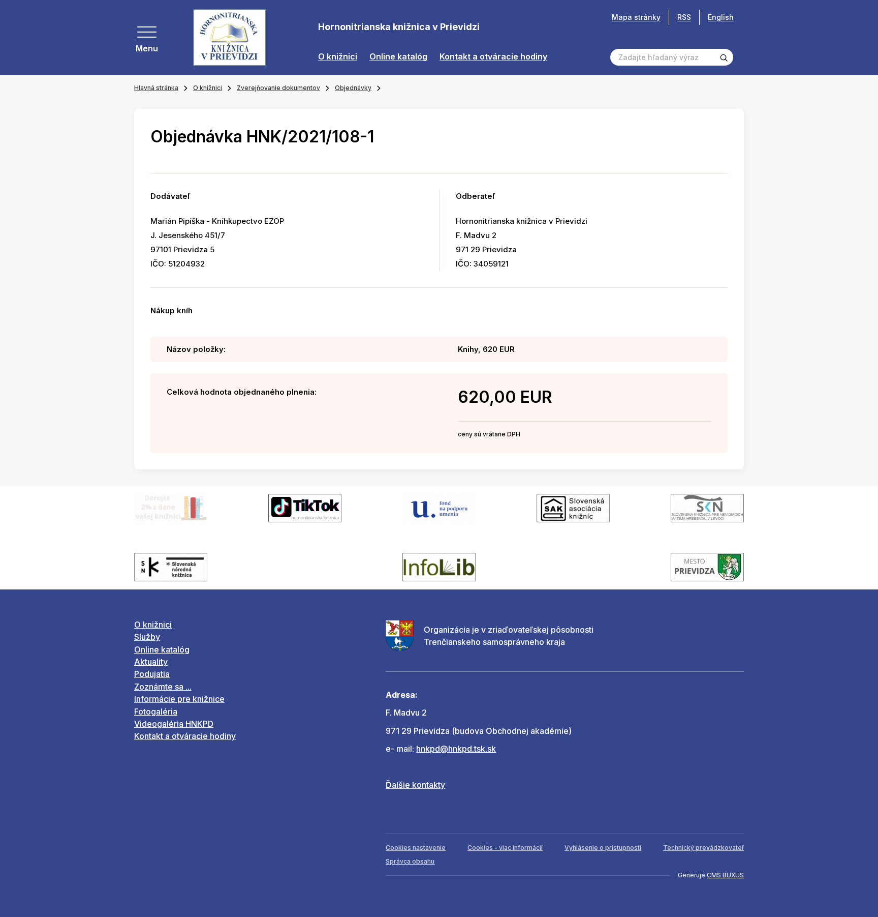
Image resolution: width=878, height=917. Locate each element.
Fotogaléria (155, 711)
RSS (684, 17)
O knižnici (337, 57)
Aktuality (151, 662)
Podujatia (152, 674)
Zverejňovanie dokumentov (278, 88)
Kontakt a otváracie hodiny (493, 57)
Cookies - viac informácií (505, 847)
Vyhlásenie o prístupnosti (603, 847)
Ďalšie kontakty (415, 785)
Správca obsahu (410, 861)
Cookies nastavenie (416, 847)
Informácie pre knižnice (179, 699)
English (721, 17)
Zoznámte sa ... (163, 687)
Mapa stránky (636, 17)
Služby (147, 637)
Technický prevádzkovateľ (703, 847)
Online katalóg (398, 57)
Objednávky (353, 88)
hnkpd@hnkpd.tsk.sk (456, 749)
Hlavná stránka (156, 88)
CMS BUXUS (725, 875)
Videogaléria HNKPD (173, 724)
